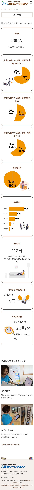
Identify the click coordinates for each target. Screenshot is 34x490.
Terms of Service (15, 482)
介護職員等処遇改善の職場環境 (10, 444)
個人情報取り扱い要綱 (7, 477)
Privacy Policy (27, 480)
